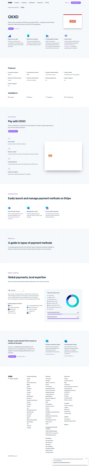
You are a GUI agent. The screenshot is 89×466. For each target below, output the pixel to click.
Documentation (49, 440)
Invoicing (29, 404)
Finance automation (50, 390)
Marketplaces (49, 396)
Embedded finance (50, 388)
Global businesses (50, 392)
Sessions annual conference (71, 386)
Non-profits (48, 418)
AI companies (49, 404)
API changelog (49, 446)
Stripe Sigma (30, 421)
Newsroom (67, 409)
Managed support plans (70, 421)
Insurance (48, 414)
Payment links (30, 412)
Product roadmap (68, 405)
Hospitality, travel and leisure (52, 412)
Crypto (28, 394)
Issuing (28, 406)
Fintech (47, 408)
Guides (66, 378)
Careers (66, 407)
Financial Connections (32, 400)
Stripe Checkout (68, 356)
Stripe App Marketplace (51, 431)
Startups (48, 380)
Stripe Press (67, 411)
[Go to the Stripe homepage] (9, 376)
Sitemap (66, 396)
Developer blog (49, 452)
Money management (51, 398)
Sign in (66, 2)
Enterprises (48, 378)
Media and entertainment (52, 416)
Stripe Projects (49, 450)
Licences (66, 394)
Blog (65, 382)
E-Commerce (49, 386)
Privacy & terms (68, 388)
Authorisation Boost (32, 382)
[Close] (86, 458)
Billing (28, 384)
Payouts (29, 416)
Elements (29, 398)
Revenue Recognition (32, 420)
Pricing (47, 2)
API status (48, 444)
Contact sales (75, 2)
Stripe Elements (50, 354)
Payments (29, 414)
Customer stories (68, 380)
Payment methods (13, 7)
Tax (28, 423)
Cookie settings (68, 398)
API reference (49, 442)
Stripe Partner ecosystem (52, 433)
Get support (67, 419)
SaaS (47, 402)
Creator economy (50, 406)
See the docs (12, 131)
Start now (11, 356)
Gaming (47, 410)
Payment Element (69, 44)
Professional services (51, 420)
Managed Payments (31, 410)
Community (67, 384)
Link (28, 408)
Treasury (29, 427)
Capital (28, 386)
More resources (68, 400)
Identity (29, 402)
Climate (29, 390)
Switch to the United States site (61, 462)
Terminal (29, 425)
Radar (28, 418)
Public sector (49, 421)
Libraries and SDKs (50, 448)
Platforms (48, 400)
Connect (29, 392)
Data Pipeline (30, 396)
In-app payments (50, 394)
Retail (47, 423)
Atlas (28, 380)
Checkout (66, 46)
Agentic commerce (50, 382)
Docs (10, 28)
